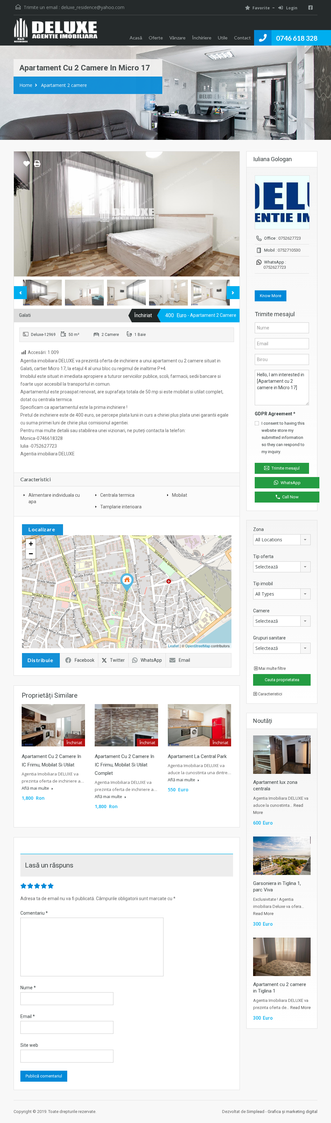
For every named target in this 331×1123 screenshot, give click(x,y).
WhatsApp (151, 660)
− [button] (31, 554)
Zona (258, 529)
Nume (28, 987)
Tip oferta (263, 556)
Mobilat (179, 495)
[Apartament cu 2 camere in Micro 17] (127, 582)
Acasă (136, 37)
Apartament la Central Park (197, 756)
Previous (25, 214)
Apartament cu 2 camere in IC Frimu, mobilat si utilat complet (124, 765)
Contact (242, 37)
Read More (263, 913)
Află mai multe (36, 788)
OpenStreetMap (197, 645)
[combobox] (282, 539)
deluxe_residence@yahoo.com (92, 7)
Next (228, 214)
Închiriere (201, 37)
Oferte (156, 37)
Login (291, 8)
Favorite (261, 8)
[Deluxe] (56, 33)
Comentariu (34, 913)
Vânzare (177, 37)
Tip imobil (263, 583)
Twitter (117, 660)
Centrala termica (117, 495)
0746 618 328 (296, 38)
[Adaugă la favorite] (26, 166)
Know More (270, 295)
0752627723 (289, 238)
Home (25, 85)
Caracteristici (269, 693)
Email (184, 660)
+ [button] (31, 544)
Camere (261, 610)
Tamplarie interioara (121, 506)
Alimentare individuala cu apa (54, 498)
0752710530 (289, 250)
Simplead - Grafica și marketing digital (282, 1111)
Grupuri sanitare (269, 637)
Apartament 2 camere (64, 85)
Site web (29, 1045)
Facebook (84, 660)
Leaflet (173, 645)
